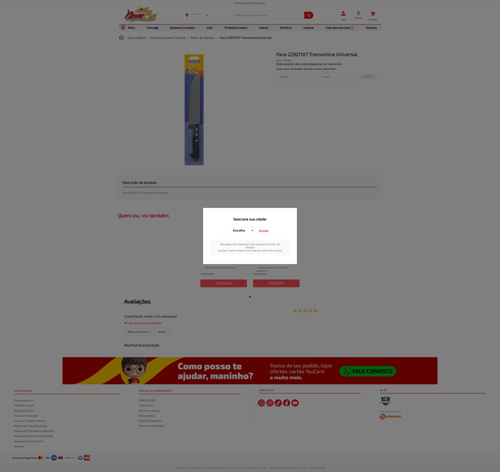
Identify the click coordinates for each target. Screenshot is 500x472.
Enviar (264, 231)
